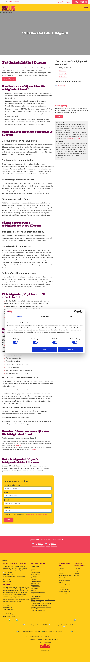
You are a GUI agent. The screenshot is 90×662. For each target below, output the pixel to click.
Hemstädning (34, 571)
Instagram (77, 571)
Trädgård (33, 579)
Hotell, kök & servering (37, 609)
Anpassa (44, 349)
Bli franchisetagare (64, 580)
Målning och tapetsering (38, 592)
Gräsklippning (63, 71)
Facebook (77, 569)
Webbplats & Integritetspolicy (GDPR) (40, 639)
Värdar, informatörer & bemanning (40, 605)
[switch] (35, 342)
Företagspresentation (65, 575)
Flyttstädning (34, 576)
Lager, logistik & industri (38, 610)
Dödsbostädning (35, 574)
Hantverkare (34, 588)
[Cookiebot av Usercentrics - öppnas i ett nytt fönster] (75, 311)
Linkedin (76, 573)
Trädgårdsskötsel (36, 581)
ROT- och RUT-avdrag (65, 585)
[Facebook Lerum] (38, 546)
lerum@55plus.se (8, 581)
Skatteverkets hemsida (73, 138)
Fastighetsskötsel (36, 596)
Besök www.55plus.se (45, 642)
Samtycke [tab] (19, 316)
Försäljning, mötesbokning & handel (41, 607)
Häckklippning (63, 74)
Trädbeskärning (63, 77)
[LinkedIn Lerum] (51, 546)
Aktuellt (61, 571)
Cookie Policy (56, 639)
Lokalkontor (14, 2)
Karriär (61, 582)
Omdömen (62, 573)
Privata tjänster (35, 566)
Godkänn (70, 349)
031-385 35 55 (7, 580)
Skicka (8, 520)
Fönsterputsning (35, 572)
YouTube (76, 575)
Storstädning (34, 578)
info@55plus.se (11, 614)
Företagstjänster (35, 594)
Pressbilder (62, 587)
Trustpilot (5, 561)
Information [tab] (45, 316)
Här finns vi (62, 569)
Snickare (33, 590)
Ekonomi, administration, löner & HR (41, 603)
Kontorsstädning (35, 598)
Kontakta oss (8, 79)
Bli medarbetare (63, 578)
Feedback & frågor (64, 589)
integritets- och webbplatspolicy (37, 515)
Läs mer (59, 117)
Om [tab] (71, 316)
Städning (33, 569)
